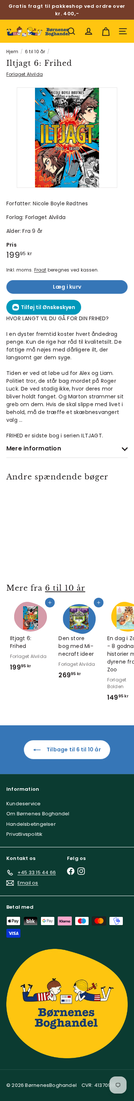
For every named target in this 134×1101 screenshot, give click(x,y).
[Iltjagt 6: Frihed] (30, 527)
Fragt (40, 270)
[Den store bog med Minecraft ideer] (78, 642)
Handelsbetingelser (31, 824)
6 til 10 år (35, 51)
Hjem (12, 51)
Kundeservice (23, 803)
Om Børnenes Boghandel (37, 813)
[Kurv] (105, 31)
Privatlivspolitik (24, 834)
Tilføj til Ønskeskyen (48, 307)
